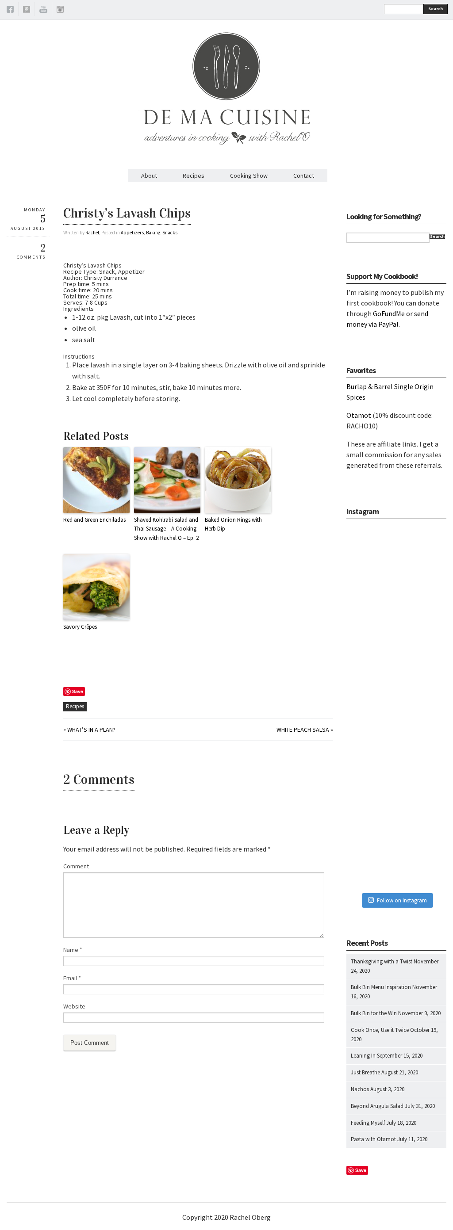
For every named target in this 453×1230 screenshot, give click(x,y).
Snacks (169, 232)
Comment (76, 866)
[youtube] (43, 11)
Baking (153, 232)
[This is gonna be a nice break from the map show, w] (396, 560)
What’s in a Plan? (91, 729)
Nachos (360, 1089)
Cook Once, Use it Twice (380, 1030)
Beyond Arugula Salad (377, 1106)
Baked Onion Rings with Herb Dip (233, 524)
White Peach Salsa (302, 729)
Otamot (358, 415)
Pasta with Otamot (373, 1139)
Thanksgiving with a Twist (381, 961)
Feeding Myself (368, 1123)
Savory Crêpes (80, 626)
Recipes (193, 175)
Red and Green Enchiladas (94, 519)
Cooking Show (249, 175)
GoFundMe (389, 313)
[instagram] (60, 11)
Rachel (92, 232)
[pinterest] (26, 11)
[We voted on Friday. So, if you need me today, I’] (396, 706)
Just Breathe (365, 1072)
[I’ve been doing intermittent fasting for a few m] (396, 780)
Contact (303, 175)
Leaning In (363, 1055)
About (149, 175)
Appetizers (132, 232)
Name (72, 950)
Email (72, 978)
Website (74, 1006)
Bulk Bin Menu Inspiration (381, 987)
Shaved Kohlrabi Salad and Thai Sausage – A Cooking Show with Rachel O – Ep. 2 (166, 529)
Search (435, 8)
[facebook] (10, 11)
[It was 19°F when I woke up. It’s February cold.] (396, 853)
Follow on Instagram (402, 900)
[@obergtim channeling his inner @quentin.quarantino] (396, 633)
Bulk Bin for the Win (374, 1013)
